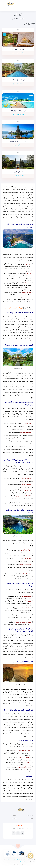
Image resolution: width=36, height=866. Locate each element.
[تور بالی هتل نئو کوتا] (18, 70)
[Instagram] (18, 833)
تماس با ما (14, 818)
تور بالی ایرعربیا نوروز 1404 (18, 141)
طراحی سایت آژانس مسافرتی (22, 865)
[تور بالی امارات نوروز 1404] (18, 100)
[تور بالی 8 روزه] (18, 162)
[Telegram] (22, 833)
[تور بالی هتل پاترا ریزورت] (18, 39)
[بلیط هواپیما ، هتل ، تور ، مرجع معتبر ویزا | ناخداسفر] (7, 3)
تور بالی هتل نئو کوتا (18, 80)
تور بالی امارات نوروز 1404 (18, 111)
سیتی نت (9, 865)
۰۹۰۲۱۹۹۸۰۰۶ (18, 826)
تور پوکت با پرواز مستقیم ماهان (14, 308)
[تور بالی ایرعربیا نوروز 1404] (18, 131)
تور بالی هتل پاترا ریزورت (18, 49)
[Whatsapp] (14, 833)
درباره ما (15, 815)
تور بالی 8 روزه (18, 172)
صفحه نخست (29, 815)
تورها (31, 818)
